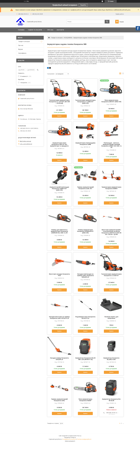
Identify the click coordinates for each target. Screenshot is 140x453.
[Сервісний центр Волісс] (20, 25)
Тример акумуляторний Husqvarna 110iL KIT (85, 187)
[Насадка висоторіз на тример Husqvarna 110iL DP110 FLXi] (59, 304)
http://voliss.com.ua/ (25, 141)
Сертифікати (22, 53)
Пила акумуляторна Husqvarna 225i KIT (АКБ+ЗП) (111, 100)
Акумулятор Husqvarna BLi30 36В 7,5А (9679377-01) (85, 358)
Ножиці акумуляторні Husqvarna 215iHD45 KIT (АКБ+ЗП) (85, 231)
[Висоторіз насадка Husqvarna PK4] (59, 262)
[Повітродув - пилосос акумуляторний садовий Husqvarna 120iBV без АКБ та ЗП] (111, 130)
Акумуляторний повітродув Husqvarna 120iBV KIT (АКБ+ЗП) (59, 188)
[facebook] (48, 68)
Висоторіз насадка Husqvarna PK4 (59, 274)
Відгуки (20, 49)
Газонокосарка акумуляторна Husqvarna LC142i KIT (111, 274)
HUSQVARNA (68, 37)
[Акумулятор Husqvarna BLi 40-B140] (111, 387)
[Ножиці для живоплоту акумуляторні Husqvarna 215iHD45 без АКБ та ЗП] (59, 217)
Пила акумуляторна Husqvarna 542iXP (85, 399)
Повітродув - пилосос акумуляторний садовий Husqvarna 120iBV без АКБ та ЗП (111, 145)
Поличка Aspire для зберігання (111, 317)
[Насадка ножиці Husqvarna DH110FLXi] (59, 345)
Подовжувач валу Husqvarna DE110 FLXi (85, 317)
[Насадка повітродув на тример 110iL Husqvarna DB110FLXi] (85, 262)
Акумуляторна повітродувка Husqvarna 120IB (85, 143)
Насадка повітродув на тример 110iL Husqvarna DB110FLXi (85, 275)
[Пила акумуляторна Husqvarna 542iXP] (85, 387)
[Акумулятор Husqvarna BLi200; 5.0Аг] (111, 345)
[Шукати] (107, 21)
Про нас (50, 30)
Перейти (83, 5)
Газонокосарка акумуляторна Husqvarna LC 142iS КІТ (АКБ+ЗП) (85, 101)
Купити (59, 116)
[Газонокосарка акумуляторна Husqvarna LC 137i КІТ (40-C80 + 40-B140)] (59, 88)
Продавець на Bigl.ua (70, 437)
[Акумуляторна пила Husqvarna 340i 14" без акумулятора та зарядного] (59, 130)
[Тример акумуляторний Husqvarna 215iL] (59, 387)
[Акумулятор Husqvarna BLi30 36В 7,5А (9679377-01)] (85, 345)
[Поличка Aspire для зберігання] (111, 304)
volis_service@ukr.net (26, 144)
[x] (50, 68)
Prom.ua (79, 435)
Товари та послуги (35, 30)
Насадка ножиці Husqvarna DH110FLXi (59, 358)
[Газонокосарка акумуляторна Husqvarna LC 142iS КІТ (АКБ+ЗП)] (85, 88)
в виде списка (123, 74)
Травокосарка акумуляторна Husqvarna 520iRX (111, 187)
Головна (21, 30)
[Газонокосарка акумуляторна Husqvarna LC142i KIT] (111, 262)
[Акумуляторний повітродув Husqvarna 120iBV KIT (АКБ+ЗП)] (59, 175)
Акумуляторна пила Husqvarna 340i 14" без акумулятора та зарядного (59, 144)
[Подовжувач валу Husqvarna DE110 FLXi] (85, 304)
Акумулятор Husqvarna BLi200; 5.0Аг (111, 358)
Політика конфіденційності (84, 439)
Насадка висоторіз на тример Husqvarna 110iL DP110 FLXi (59, 317)
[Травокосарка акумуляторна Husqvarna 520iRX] (111, 175)
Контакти (60, 30)
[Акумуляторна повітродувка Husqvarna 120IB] (85, 130)
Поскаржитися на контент (69, 439)
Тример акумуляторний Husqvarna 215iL (59, 399)
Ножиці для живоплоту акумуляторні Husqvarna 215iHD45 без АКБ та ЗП (59, 231)
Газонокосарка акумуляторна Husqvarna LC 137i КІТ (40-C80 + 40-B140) (59, 101)
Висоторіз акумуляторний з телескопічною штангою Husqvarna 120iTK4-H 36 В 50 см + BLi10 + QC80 (111, 232)
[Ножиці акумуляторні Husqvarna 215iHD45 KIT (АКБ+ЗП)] (85, 217)
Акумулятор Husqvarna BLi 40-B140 (111, 399)
